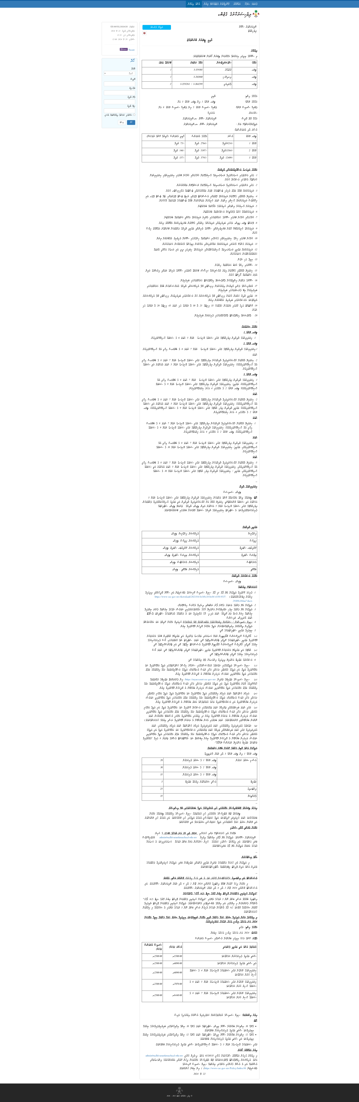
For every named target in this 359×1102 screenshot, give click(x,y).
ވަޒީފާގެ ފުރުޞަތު (156, 27)
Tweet (131, 50)
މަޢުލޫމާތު (237, 4)
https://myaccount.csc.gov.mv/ (200, 680)
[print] (144, 33)
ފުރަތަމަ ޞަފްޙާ (251, 4)
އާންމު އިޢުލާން (194, 4)
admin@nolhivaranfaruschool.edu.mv (178, 838)
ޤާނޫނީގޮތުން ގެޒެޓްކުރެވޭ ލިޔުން (216, 4)
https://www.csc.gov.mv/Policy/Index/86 (225, 1068)
